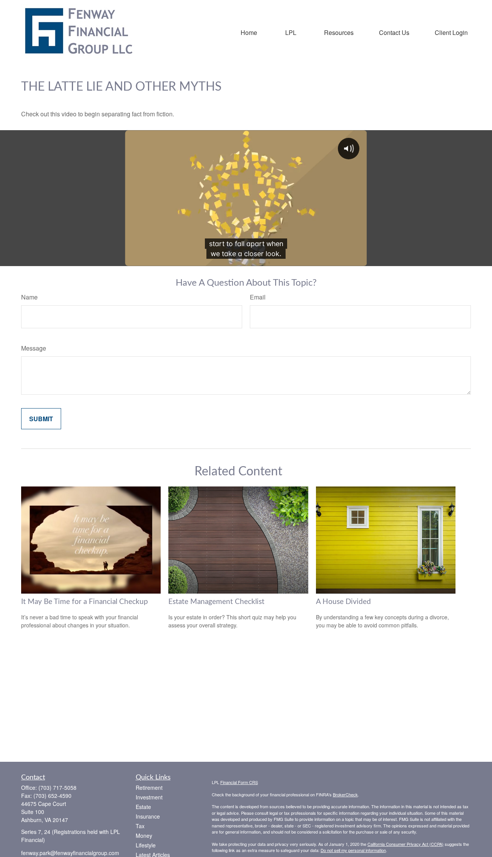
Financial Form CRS (239, 782)
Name (29, 297)
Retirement (149, 787)
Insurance (148, 816)
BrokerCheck (345, 794)
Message (33, 348)
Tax (140, 826)
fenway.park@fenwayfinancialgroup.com (70, 853)
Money (144, 835)
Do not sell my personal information (353, 850)
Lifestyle (146, 845)
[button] (249, 32)
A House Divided (343, 602)
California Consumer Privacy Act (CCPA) (405, 844)
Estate (143, 807)
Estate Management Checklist (216, 602)
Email (258, 297)
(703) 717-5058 (57, 787)
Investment (149, 797)
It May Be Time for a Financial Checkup (84, 602)
